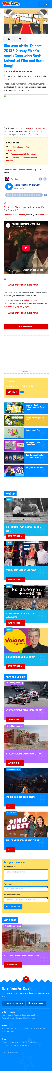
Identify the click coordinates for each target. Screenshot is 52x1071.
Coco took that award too (14, 215)
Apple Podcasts (15, 1003)
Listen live (12, 392)
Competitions (32, 1015)
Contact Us (6, 1042)
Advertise (16, 1042)
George (27, 1028)
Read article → (15, 536)
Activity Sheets (8, 1018)
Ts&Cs (24, 1042)
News (4, 1015)
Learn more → (15, 719)
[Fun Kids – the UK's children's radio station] (13, 3)
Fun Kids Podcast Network (13, 1045)
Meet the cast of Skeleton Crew (23, 154)
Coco (29, 128)
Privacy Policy (33, 1042)
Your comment (10, 867)
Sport (10, 1015)
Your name (8, 884)
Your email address (12, 895)
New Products (29, 1018)
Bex (37, 1028)
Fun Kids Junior (8, 1031)
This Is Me (21, 210)
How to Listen (17, 1028)
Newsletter (37, 1003)
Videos (23, 1015)
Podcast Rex (30, 1045)
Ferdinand (20, 170)
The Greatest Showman (14, 207)
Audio (16, 1015)
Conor (43, 1028)
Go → (10, 806)
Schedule (6, 1028)
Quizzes (18, 1018)
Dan (33, 1028)
